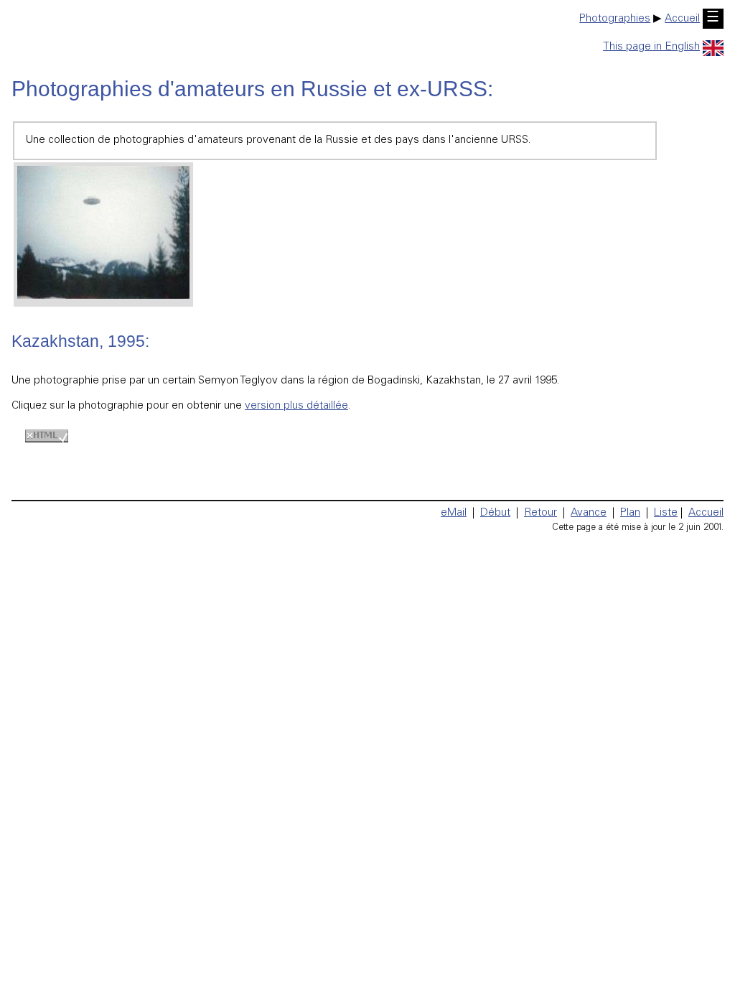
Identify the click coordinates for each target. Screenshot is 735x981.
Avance (589, 513)
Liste (666, 513)
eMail (454, 513)
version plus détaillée (296, 406)
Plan (630, 513)
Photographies (614, 19)
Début (495, 513)
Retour (540, 513)
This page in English (651, 47)
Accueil (682, 19)
